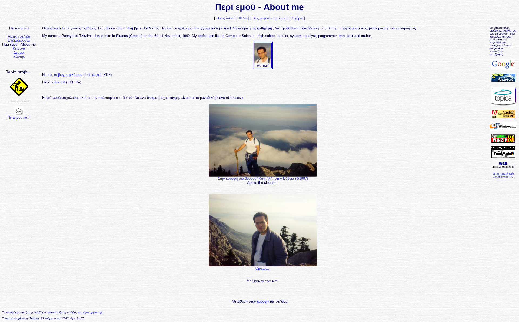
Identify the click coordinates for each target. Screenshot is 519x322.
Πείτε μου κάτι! (19, 118)
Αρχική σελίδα (19, 36)
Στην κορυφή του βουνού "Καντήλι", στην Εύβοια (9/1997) (263, 179)
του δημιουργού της (90, 312)
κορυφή (263, 301)
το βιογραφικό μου (68, 75)
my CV (59, 82)
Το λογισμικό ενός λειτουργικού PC (503, 175)
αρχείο (97, 75)
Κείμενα (19, 48)
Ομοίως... (262, 268)
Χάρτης (19, 57)
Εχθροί (297, 18)
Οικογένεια (225, 18)
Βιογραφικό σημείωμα (269, 18)
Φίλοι (243, 18)
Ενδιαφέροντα (19, 40)
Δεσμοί (19, 52)
